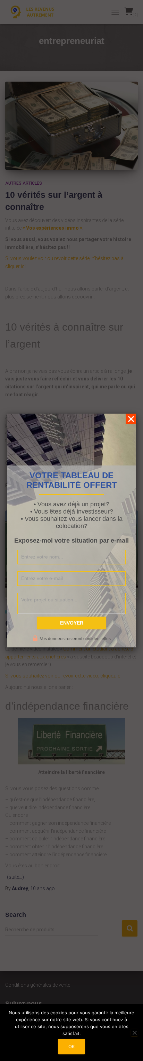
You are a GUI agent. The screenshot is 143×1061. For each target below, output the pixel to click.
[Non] (134, 1032)
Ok (71, 1046)
